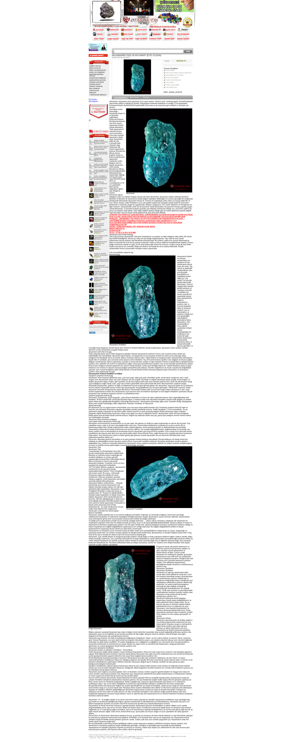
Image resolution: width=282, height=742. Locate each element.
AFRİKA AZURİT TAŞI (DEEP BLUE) (100, 278)
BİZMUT (96, 248)
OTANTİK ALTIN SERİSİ (96, 82)
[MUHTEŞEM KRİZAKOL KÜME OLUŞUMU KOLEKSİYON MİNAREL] (91, 298)
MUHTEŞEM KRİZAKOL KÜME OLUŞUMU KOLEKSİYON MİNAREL (99, 298)
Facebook (109, 737)
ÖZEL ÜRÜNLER (94, 88)
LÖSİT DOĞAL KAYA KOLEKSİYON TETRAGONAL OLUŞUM (98, 190)
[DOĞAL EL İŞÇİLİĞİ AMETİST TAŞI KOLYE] (91, 257)
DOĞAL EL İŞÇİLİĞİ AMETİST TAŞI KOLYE (101, 254)
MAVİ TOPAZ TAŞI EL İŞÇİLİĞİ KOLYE (100, 230)
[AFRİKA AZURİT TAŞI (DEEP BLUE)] (91, 281)
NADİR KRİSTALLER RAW (97, 80)
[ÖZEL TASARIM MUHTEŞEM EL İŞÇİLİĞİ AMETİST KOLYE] (91, 203)
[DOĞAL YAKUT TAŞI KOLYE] (91, 316)
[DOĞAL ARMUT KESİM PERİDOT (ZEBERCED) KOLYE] (91, 263)
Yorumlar (146, 97)
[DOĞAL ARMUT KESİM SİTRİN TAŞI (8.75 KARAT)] (91, 197)
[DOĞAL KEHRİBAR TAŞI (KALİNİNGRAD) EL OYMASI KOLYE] (92, 179)
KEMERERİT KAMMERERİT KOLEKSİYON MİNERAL (96, 161)
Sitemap (133, 737)
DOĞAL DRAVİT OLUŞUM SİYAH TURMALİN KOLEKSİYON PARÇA (96, 226)
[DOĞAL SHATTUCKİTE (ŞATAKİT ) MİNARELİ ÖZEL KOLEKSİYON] (91, 167)
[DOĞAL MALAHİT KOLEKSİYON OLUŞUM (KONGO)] (91, 269)
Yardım (99, 737)
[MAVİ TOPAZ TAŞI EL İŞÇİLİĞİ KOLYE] (91, 233)
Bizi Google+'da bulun (124, 737)
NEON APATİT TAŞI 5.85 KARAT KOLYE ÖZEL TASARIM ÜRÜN (101, 148)
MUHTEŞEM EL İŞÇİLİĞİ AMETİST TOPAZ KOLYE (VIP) (101, 213)
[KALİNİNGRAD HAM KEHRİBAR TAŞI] (91, 245)
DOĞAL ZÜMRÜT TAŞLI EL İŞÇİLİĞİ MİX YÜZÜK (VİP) (101, 171)
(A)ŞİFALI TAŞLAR (95, 66)
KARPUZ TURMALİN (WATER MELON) (100, 218)
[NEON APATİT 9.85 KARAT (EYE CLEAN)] (91, 304)
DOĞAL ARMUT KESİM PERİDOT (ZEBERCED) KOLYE (101, 261)
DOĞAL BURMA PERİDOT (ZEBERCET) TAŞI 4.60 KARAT (101, 142)
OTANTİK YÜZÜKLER (96, 86)
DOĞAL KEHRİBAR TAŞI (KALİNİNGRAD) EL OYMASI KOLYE (100, 177)
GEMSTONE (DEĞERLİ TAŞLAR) (96, 75)
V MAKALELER (94, 90)
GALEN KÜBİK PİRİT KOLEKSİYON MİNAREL (100, 207)
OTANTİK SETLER (94, 84)
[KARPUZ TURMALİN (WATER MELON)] (91, 221)
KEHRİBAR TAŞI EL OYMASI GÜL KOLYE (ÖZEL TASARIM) (100, 273)
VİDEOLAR (92, 93)
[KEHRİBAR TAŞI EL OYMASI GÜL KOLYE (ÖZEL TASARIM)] (91, 275)
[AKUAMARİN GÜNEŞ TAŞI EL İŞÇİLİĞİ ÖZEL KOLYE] (92, 154)
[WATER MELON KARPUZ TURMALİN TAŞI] (91, 185)
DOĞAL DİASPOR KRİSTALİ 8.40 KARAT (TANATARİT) (101, 285)
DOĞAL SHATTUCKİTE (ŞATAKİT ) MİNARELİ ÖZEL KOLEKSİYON (101, 166)
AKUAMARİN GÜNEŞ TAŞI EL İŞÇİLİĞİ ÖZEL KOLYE (101, 154)
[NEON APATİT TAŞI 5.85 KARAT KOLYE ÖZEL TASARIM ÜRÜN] (91, 149)
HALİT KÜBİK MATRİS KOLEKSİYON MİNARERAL (101, 237)
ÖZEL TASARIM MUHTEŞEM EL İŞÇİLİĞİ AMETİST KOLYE (101, 201)
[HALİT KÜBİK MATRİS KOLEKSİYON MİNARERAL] (91, 239)
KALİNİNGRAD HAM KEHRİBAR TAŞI (100, 242)
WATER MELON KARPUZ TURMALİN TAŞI (100, 183)
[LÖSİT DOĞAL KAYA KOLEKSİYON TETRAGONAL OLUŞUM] (91, 191)
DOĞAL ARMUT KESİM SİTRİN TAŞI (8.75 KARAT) (101, 195)
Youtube (115, 737)
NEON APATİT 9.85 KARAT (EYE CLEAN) (100, 302)
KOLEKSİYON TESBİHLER (97, 78)
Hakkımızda (93, 737)
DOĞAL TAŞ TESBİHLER (97, 72)
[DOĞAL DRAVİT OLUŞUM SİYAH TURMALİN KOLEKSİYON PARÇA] (91, 227)
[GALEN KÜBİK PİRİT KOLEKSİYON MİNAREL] (91, 209)
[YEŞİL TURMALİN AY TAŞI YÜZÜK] (91, 292)
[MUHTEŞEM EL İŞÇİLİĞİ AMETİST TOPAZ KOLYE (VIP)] (91, 215)
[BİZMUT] (91, 251)
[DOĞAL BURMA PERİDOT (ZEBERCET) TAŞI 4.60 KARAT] (92, 144)
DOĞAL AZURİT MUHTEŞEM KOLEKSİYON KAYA (100, 309)
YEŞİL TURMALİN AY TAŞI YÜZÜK (100, 290)
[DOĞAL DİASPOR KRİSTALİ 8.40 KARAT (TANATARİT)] (91, 287)
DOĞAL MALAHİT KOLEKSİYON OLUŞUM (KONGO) (101, 267)
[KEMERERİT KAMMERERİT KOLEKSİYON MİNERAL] (92, 160)
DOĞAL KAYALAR (95, 68)
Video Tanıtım (134, 97)
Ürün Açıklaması (120, 97)
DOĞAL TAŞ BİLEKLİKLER (97, 70)
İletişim (104, 737)
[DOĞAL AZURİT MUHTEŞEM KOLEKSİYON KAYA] (91, 310)
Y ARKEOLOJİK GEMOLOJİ (97, 95)
